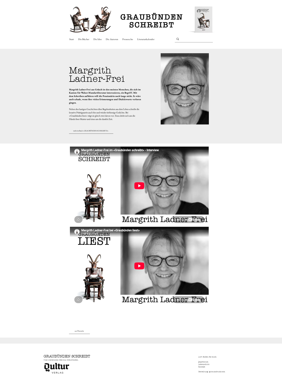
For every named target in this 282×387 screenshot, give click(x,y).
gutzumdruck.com (217, 372)
